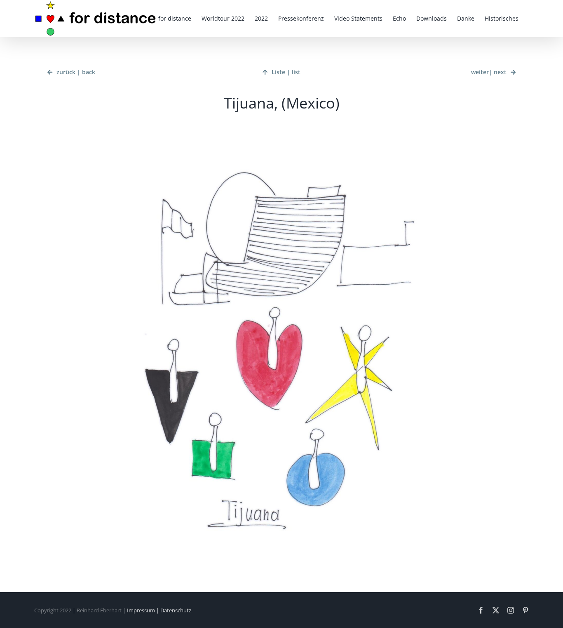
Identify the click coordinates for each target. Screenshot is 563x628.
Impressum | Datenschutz (159, 610)
